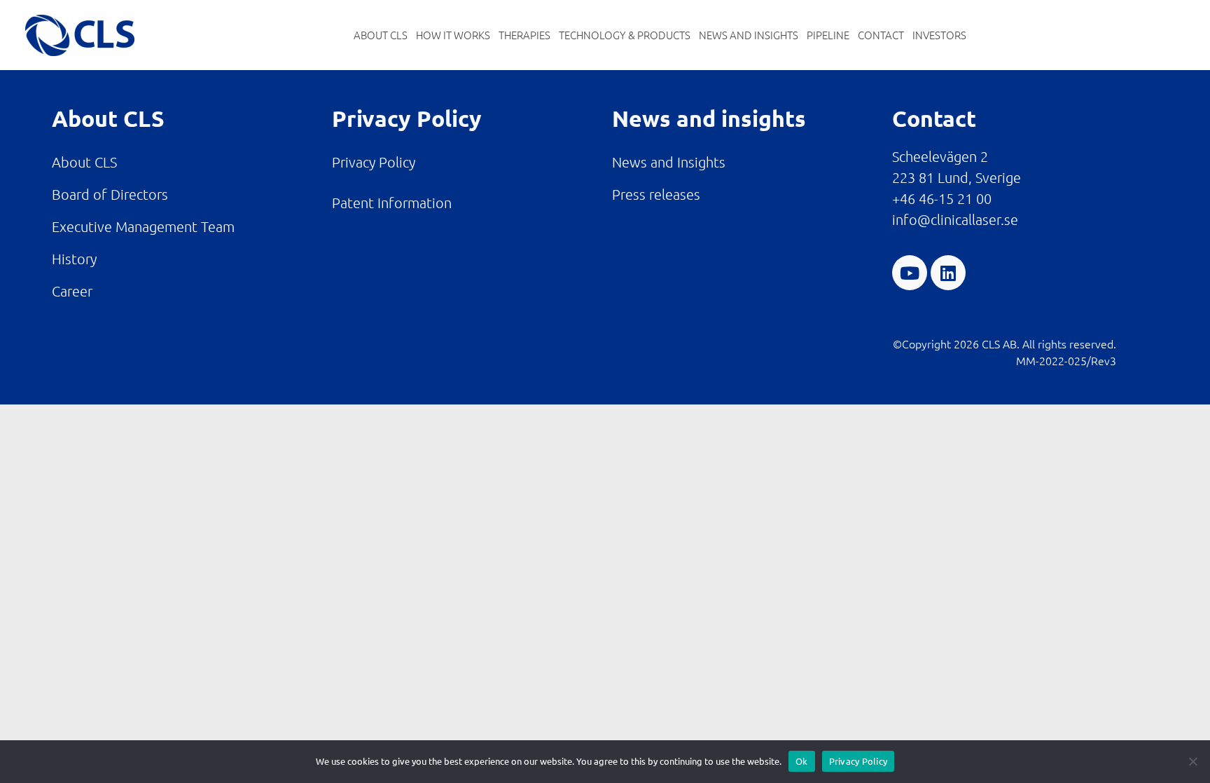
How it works (453, 34)
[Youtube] (909, 272)
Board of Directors (110, 194)
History (74, 258)
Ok (801, 761)
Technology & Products (624, 34)
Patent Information (392, 202)
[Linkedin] (948, 272)
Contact (881, 34)
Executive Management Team (143, 226)
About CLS (381, 34)
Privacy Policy (373, 162)
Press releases (656, 194)
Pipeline (828, 34)
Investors (939, 34)
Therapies (524, 34)
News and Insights (748, 34)
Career (72, 290)
